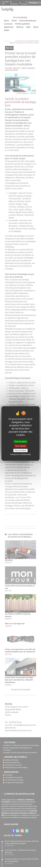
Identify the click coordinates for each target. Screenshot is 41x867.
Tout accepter (20, 441)
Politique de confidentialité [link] (20, 454)
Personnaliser (21, 450)
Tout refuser (20, 446)
